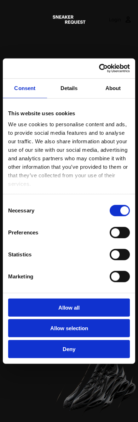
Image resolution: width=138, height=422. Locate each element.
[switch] (120, 232)
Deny (69, 349)
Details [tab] (69, 88)
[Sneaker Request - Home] (69, 19)
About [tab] (113, 88)
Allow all (69, 307)
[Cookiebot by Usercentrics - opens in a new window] (99, 68)
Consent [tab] (24, 88)
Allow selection (69, 328)
